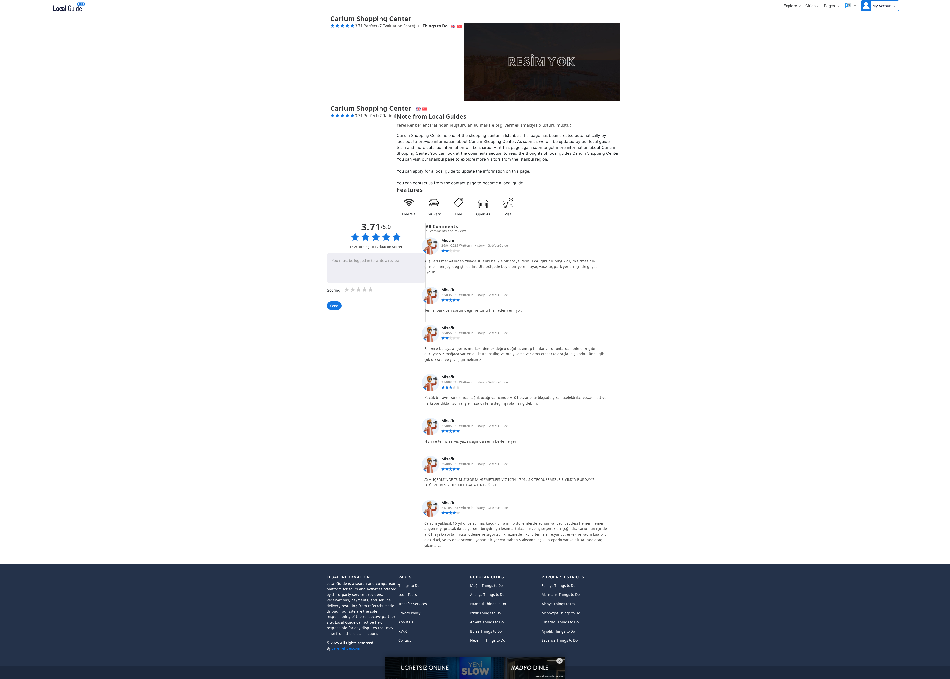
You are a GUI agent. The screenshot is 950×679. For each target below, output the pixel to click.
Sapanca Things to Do (560, 640)
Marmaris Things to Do (561, 594)
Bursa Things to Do (486, 631)
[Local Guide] (68, 7)
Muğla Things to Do (486, 585)
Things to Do (435, 26)
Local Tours (407, 594)
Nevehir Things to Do (487, 640)
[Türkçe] (460, 26)
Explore (790, 5)
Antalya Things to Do (487, 594)
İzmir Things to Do (485, 613)
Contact (404, 640)
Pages (830, 5)
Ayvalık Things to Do (558, 631)
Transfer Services (412, 603)
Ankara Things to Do (487, 622)
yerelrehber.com (346, 648)
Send (334, 306)
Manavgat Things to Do (561, 613)
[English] (452, 26)
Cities (810, 5)
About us (405, 622)
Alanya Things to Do (558, 603)
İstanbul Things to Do (488, 603)
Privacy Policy (409, 613)
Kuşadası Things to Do (560, 622)
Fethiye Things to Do (558, 585)
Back (97, 7)
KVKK (402, 631)
